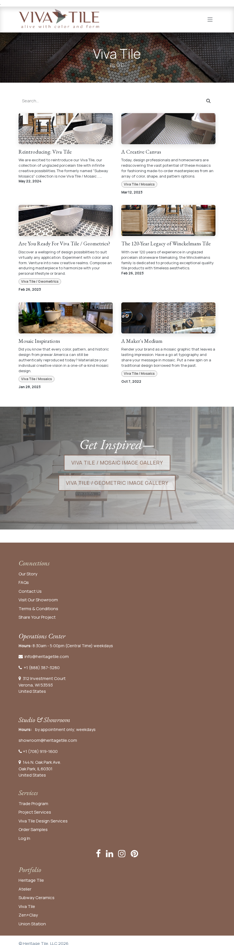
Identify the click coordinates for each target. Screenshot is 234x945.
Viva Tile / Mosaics (139, 184)
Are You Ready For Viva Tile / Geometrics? (64, 244)
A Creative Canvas (141, 152)
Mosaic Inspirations (39, 341)
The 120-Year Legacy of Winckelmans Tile (166, 244)
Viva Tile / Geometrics (39, 281)
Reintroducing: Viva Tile (45, 152)
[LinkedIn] (109, 853)
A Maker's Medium (141, 341)
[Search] (208, 101)
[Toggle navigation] (210, 19)
